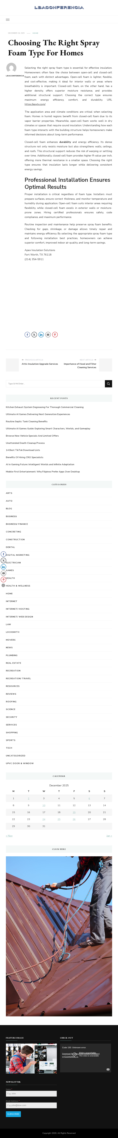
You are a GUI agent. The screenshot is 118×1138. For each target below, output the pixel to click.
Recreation (13, 670)
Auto (9, 501)
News (9, 647)
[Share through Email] (48, 334)
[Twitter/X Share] (34, 334)
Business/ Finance (17, 524)
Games (10, 570)
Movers (11, 640)
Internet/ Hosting (17, 609)
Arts (9, 493)
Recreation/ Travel (18, 678)
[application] (85, 1058)
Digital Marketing (17, 555)
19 (74, 812)
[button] (3, 585)
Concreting (13, 531)
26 (74, 819)
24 (43, 819)
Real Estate (13, 663)
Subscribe (13, 1114)
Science (10, 709)
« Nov (9, 836)
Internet (11, 601)
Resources (13, 686)
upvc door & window (20, 763)
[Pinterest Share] (55, 334)
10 (43, 805)
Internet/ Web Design (19, 616)
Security (11, 717)
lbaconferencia (11, 76)
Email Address (13, 1101)
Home (35, 33)
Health (10, 578)
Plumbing (12, 655)
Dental (10, 547)
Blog (9, 508)
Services (11, 724)
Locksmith (12, 632)
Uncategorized (15, 755)
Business (11, 516)
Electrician (13, 562)
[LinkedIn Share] (41, 334)
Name (9, 1089)
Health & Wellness (18, 585)
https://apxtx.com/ (35, 104)
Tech (9, 748)
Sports (10, 740)
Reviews (11, 694)
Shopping (12, 732)
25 (59, 819)
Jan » (109, 836)
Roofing (11, 701)
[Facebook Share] (27, 334)
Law (8, 624)
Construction (15, 539)
